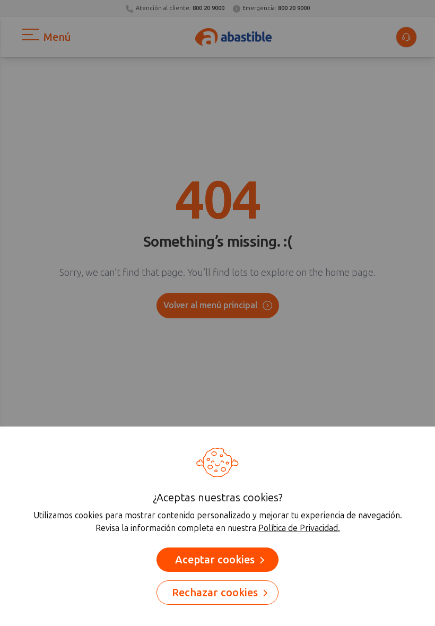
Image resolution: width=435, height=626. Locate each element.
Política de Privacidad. (299, 528)
